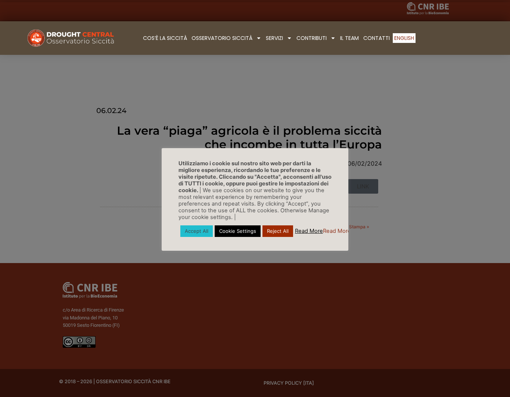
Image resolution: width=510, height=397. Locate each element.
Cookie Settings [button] (237, 231)
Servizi (274, 38)
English (404, 38)
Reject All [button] (278, 231)
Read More (309, 231)
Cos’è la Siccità (165, 38)
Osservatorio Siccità (222, 38)
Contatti (376, 38)
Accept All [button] (196, 231)
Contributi (311, 38)
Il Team (349, 38)
